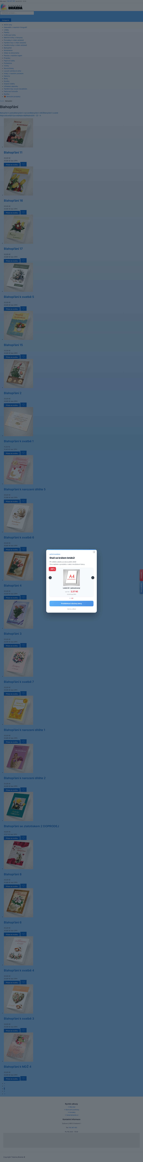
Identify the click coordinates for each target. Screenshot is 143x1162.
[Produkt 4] (73, 598)
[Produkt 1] (69, 598)
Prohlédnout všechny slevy (71, 603)
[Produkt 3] (72, 598)
